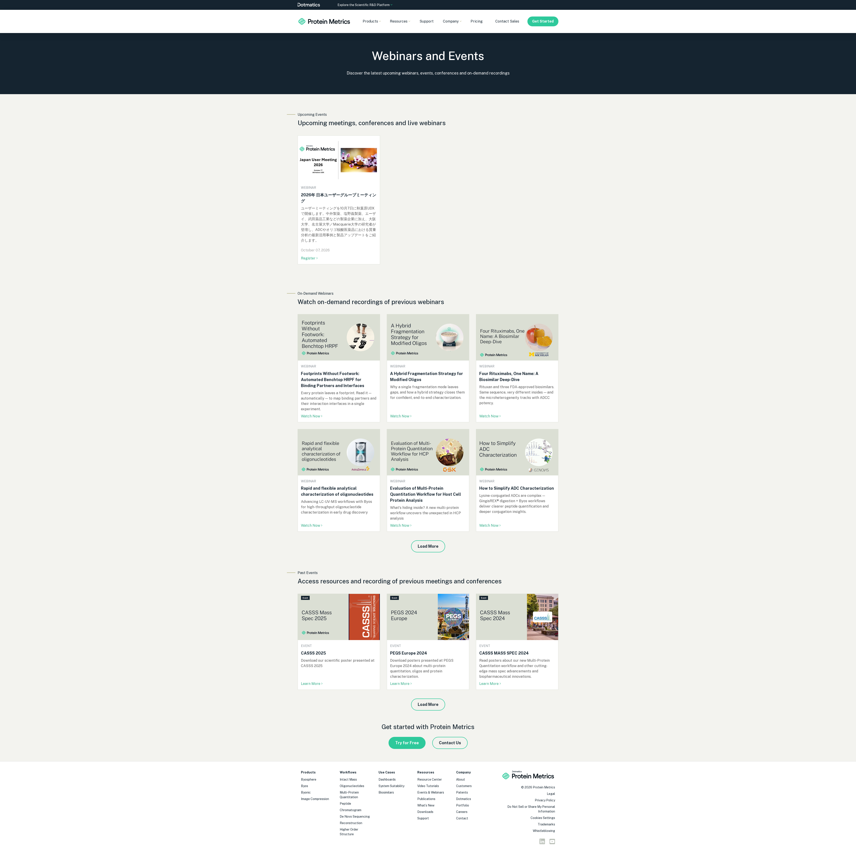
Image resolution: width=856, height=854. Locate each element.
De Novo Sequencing (355, 816)
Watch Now (310, 416)
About (460, 779)
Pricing (477, 21)
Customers (464, 786)
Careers (461, 812)
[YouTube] (552, 842)
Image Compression (315, 799)
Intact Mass (348, 779)
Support (427, 21)
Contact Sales (507, 21)
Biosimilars (386, 792)
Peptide (345, 803)
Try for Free (407, 742)
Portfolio (462, 805)
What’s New (425, 805)
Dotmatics (463, 799)
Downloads (425, 812)
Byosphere (308, 779)
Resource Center (429, 779)
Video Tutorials (428, 786)
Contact (462, 818)
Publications (426, 799)
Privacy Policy (545, 800)
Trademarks (546, 824)
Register (308, 258)
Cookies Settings (543, 818)
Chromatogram (350, 810)
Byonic (306, 792)
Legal (551, 794)
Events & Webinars (430, 792)
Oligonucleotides (352, 786)
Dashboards (387, 779)
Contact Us (450, 742)
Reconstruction (351, 823)
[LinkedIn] (542, 842)
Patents (462, 792)
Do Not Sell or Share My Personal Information (531, 809)
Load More (428, 546)
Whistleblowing (544, 831)
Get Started (543, 21)
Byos (304, 786)
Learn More (310, 684)
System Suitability (391, 786)
